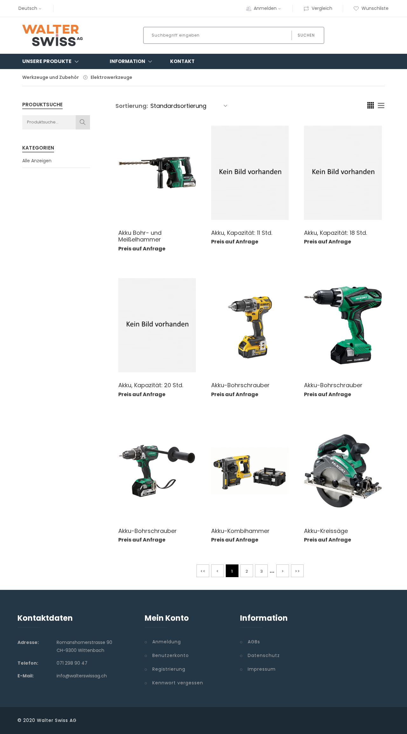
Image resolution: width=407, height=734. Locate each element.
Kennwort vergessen (177, 683)
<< (202, 571)
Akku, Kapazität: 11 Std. (241, 233)
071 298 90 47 (72, 663)
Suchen (306, 35)
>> (297, 571)
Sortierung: (131, 106)
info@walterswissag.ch (82, 676)
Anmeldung (166, 642)
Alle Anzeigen (37, 160)
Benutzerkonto (170, 655)
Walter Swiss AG (57, 720)
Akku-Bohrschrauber (240, 385)
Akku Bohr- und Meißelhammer (140, 236)
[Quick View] (163, 210)
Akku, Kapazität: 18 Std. (335, 233)
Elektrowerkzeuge (111, 77)
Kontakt (182, 61)
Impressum (262, 669)
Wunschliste (375, 8)
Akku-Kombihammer (240, 531)
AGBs (254, 642)
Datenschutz (264, 655)
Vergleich (322, 8)
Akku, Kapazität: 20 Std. (150, 385)
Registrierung (168, 669)
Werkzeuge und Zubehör (50, 77)
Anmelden (265, 8)
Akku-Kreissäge (326, 531)
